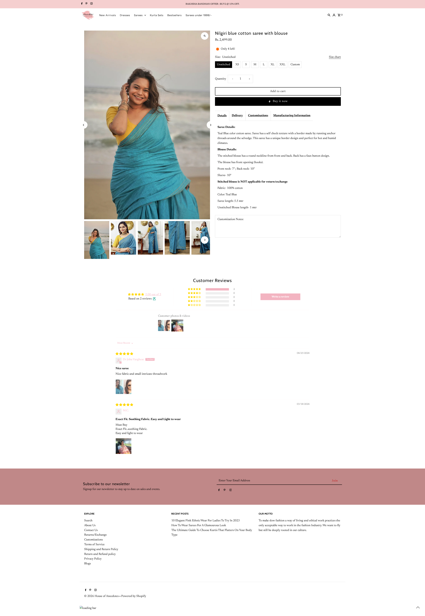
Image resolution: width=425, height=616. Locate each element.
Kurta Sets (156, 15)
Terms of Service (94, 544)
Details (222, 115)
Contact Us (91, 530)
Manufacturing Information (291, 115)
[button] (194, 289)
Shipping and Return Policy (101, 549)
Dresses (125, 15)
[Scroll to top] (418, 607)
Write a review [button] (280, 296)
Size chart (335, 57)
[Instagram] (91, 4)
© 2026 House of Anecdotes (101, 596)
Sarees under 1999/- (199, 15)
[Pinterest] (86, 4)
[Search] (329, 15)
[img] (124, 354)
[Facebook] (81, 4)
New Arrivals (107, 15)
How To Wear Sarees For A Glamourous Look (198, 525)
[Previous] (83, 125)
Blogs (87, 563)
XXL (282, 64)
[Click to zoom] (204, 36)
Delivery (237, 115)
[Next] (210, 125)
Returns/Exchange (95, 534)
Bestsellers (174, 15)
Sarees (138, 15)
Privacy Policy (93, 558)
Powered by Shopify (133, 596)
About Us (89, 525)
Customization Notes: (230, 219)
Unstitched (223, 64)
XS (237, 64)
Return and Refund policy (100, 554)
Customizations (93, 539)
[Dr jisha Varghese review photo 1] (123, 387)
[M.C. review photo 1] (123, 446)
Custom (295, 64)
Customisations (258, 115)
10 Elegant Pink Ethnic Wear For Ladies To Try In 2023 (205, 520)
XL (272, 64)
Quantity (220, 78)
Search (88, 520)
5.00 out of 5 (153, 294)
